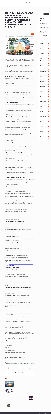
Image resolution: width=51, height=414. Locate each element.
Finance (41, 74)
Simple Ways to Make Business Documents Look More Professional (44, 28)
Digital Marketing (42, 60)
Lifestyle (41, 99)
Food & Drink (41, 76)
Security (41, 121)
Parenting (41, 109)
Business (41, 48)
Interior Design (42, 94)
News (40, 108)
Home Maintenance (42, 86)
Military (41, 104)
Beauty (41, 46)
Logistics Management (43, 101)
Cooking (41, 55)
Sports (41, 124)
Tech (40, 129)
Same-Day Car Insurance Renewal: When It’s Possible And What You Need (44, 24)
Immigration (41, 89)
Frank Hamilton (11, 30)
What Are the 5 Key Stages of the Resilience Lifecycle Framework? (9, 391)
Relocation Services (42, 119)
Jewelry (41, 96)
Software (41, 123)
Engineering (41, 65)
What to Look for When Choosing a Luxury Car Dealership (43, 36)
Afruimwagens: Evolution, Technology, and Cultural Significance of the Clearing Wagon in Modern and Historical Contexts (20, 406)
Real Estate (41, 118)
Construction (42, 53)
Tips (40, 133)
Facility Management (43, 71)
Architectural (42, 43)
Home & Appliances (42, 81)
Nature (41, 106)
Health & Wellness (42, 79)
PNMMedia (26, 2)
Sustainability (42, 128)
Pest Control (41, 111)
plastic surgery (42, 114)
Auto (40, 45)
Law (40, 98)
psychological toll (15, 182)
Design (41, 58)
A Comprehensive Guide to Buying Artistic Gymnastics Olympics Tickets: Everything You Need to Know (19, 398)
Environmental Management (44, 68)
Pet (40, 113)
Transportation (42, 134)
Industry (41, 91)
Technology (41, 131)
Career (41, 50)
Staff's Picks (41, 126)
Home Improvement (42, 84)
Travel (40, 136)
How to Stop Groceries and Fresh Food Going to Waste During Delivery (44, 32)
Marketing (41, 103)
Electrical (41, 63)
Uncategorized (42, 138)
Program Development (43, 116)
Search (46, 13)
